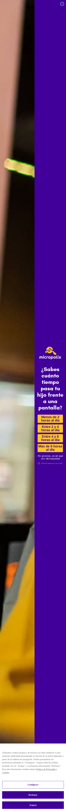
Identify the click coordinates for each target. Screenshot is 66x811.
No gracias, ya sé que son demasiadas (50, 455)
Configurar (33, 785)
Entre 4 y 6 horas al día (50, 438)
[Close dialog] (62, 3)
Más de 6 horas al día (50, 448)
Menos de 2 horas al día (50, 418)
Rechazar (33, 795)
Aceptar (33, 805)
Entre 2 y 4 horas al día (50, 428)
